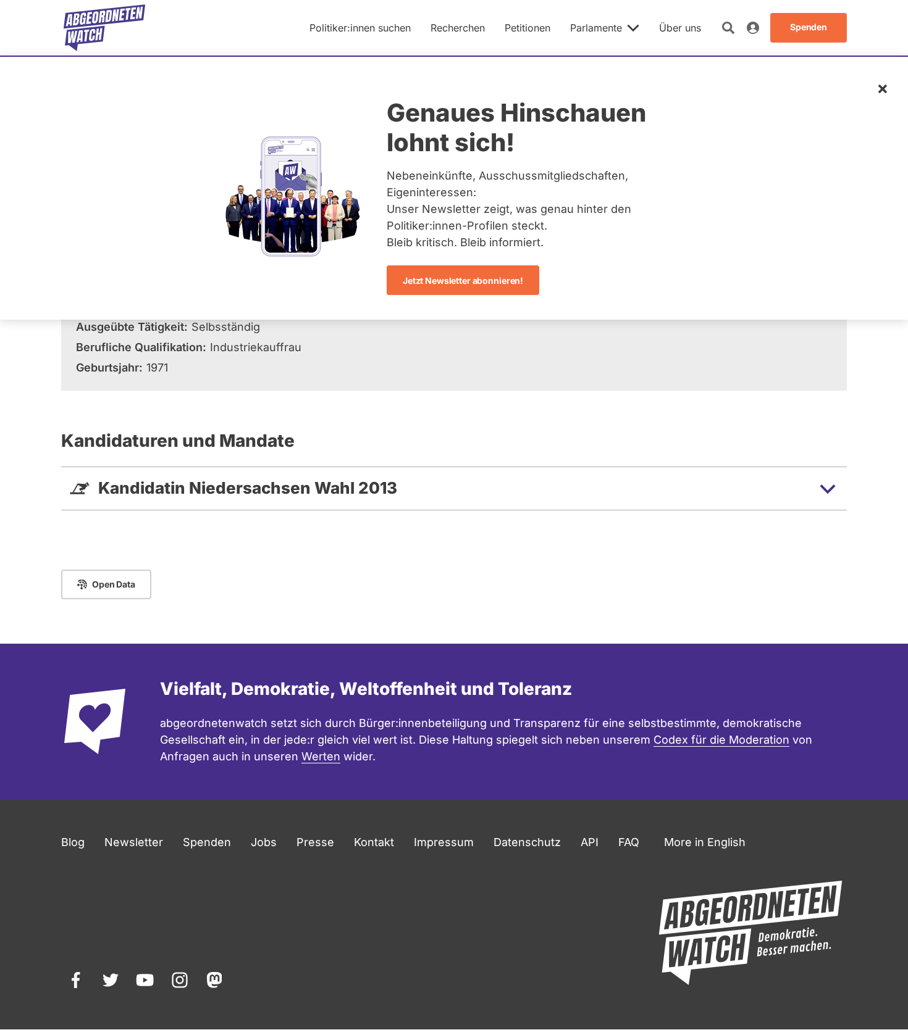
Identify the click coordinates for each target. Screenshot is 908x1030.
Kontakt (374, 842)
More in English (705, 842)
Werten (320, 756)
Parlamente (596, 28)
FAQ (628, 842)
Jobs (264, 842)
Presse (315, 842)
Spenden (207, 842)
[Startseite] (104, 28)
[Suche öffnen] (728, 27)
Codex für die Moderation (721, 739)
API (590, 842)
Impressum (444, 842)
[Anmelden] (753, 27)
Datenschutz (527, 842)
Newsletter (133, 842)
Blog (73, 842)
